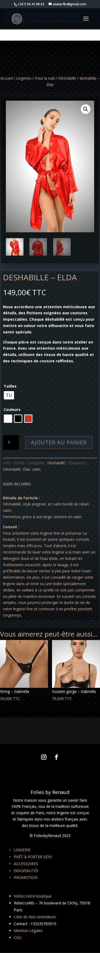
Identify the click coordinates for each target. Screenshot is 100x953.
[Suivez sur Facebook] (56, 757)
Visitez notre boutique (32, 896)
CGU (18, 937)
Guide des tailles (17, 483)
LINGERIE (22, 849)
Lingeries (23, 78)
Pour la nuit (45, 78)
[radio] (9, 395)
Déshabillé (67, 78)
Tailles (10, 386)
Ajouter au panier (59, 442)
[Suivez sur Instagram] (43, 757)
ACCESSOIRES (26, 863)
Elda (26, 469)
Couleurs (12, 409)
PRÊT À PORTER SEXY (33, 856)
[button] (85, 109)
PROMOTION (25, 877)
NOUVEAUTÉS (26, 870)
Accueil (7, 78)
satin (36, 469)
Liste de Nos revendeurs (35, 916)
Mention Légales (28, 930)
